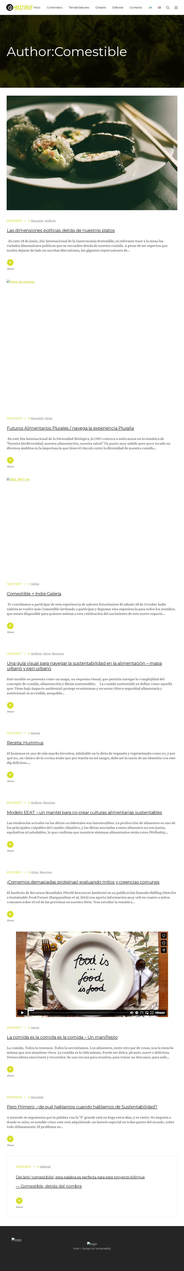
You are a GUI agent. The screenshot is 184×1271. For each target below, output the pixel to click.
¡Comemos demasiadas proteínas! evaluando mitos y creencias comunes (83, 882)
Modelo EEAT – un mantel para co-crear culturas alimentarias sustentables (84, 812)
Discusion (37, 220)
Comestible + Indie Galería (34, 593)
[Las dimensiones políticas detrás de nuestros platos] (92, 153)
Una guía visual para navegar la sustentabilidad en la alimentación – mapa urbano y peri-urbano (84, 666)
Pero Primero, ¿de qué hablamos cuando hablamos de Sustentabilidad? (82, 1106)
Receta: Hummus (25, 742)
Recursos (58, 653)
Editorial (45, 1166)
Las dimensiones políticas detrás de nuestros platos (61, 230)
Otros (48, 418)
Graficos (50, 220)
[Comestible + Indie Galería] (92, 525)
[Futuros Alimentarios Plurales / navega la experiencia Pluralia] (92, 344)
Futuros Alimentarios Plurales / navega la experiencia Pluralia (70, 428)
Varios (35, 584)
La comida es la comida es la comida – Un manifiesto (62, 1037)
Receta (35, 733)
